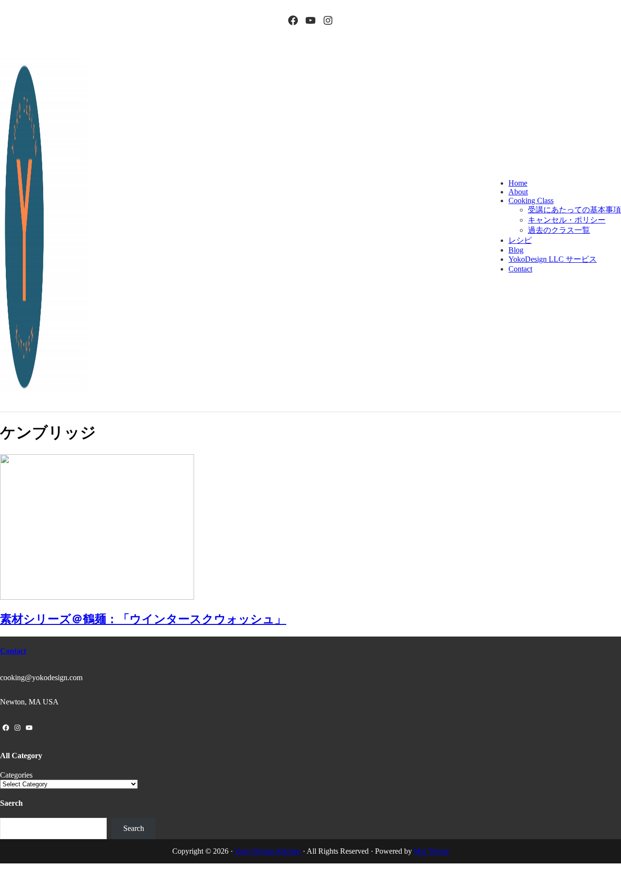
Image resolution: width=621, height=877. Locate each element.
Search (133, 828)
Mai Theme (431, 851)
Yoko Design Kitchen (267, 851)
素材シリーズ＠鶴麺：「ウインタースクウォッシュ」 (143, 619)
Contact (13, 651)
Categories (16, 775)
